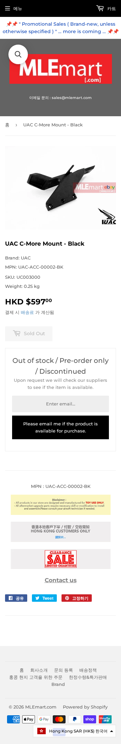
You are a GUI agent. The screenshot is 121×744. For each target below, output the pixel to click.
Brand (58, 684)
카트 (111, 8)
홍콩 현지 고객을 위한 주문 (36, 677)
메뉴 (17, 8)
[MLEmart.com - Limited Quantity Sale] (61, 567)
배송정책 (88, 670)
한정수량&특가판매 (88, 677)
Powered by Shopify (85, 707)
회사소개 (39, 670)
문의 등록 (63, 670)
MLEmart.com (40, 707)
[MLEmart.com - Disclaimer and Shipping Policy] (61, 513)
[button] (74, 731)
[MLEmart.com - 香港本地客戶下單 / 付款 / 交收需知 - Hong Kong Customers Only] (61, 540)
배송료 (27, 312)
